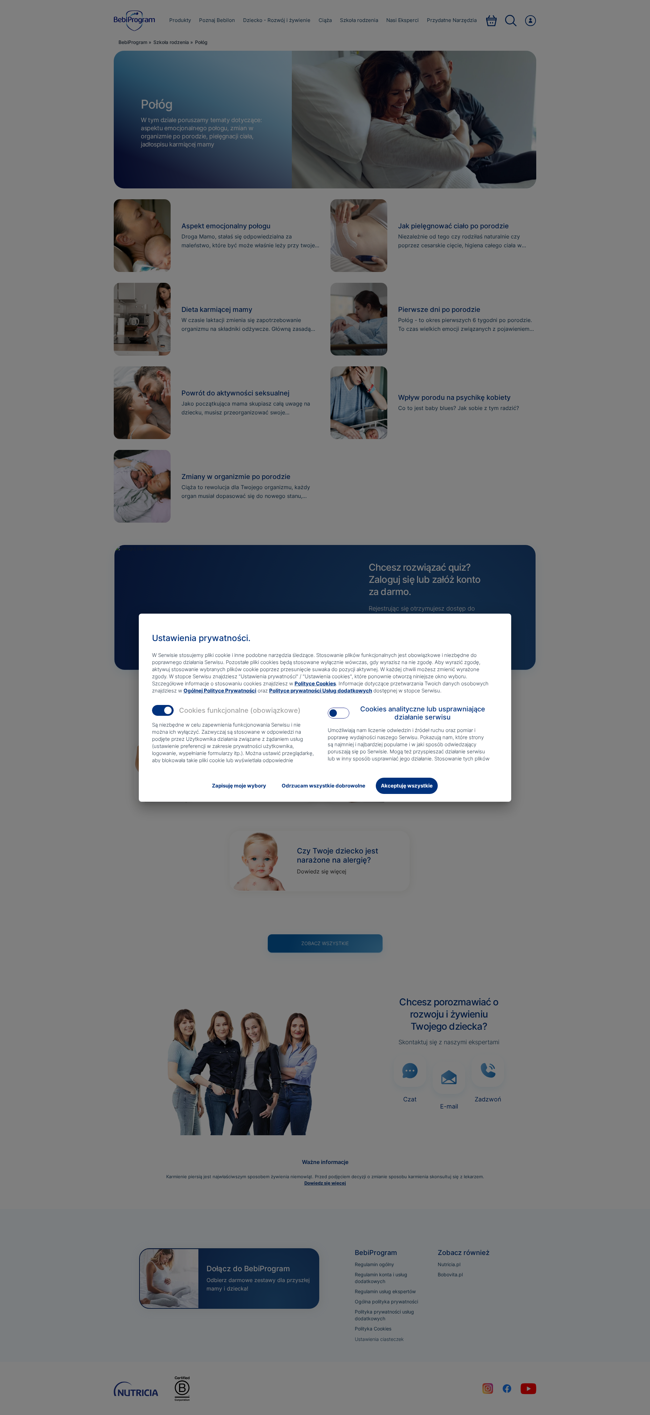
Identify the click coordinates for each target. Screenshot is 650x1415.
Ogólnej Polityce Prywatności (219, 690)
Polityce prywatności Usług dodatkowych (320, 690)
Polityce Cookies (315, 683)
